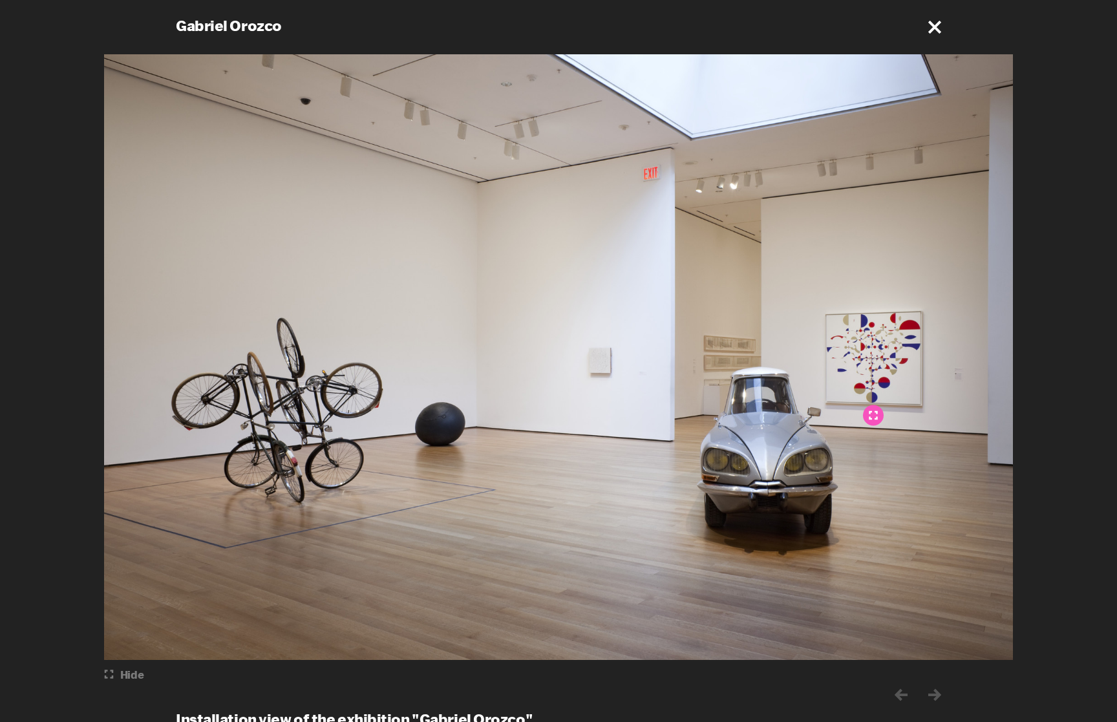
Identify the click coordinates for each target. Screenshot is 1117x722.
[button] (934, 27)
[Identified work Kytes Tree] (873, 414)
